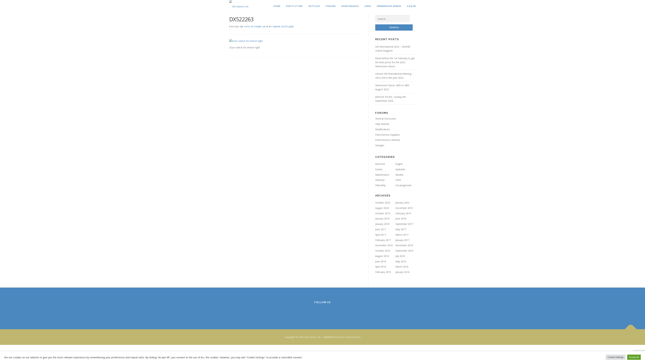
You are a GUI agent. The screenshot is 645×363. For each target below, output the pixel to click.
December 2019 (404, 208)
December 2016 (384, 245)
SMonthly (380, 185)
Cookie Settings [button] (616, 357)
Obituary (379, 180)
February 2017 (383, 240)
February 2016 (383, 272)
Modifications (382, 129)
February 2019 (403, 213)
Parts (398, 180)
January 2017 (402, 240)
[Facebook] (314, 311)
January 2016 (402, 272)
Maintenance (382, 174)
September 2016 (404, 250)
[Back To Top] (631, 329)
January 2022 (402, 202)
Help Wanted (382, 124)
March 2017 (401, 234)
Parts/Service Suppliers (387, 134)
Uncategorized (403, 185)
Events (378, 169)
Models (399, 174)
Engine (399, 164)
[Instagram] (323, 311)
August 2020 (382, 208)
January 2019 (382, 218)
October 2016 (382, 250)
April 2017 (380, 234)
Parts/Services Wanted (387, 140)
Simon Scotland (283, 26)
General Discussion (385, 118)
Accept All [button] (634, 357)
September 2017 (404, 224)
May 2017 (400, 229)
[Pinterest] (331, 311)
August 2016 (382, 256)
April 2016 (380, 266)
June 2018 (400, 218)
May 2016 (400, 261)
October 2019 (382, 213)
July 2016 (400, 256)
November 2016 (404, 245)
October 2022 (382, 202)
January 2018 (382, 224)
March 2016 (401, 266)
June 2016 (380, 261)
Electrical (380, 164)
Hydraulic (400, 169)
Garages (379, 145)
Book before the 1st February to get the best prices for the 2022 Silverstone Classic (395, 62)
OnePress (328, 337)
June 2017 (380, 229)
